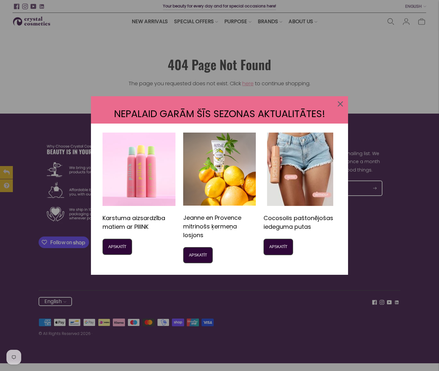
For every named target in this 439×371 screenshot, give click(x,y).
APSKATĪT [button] (117, 247)
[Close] (340, 104)
